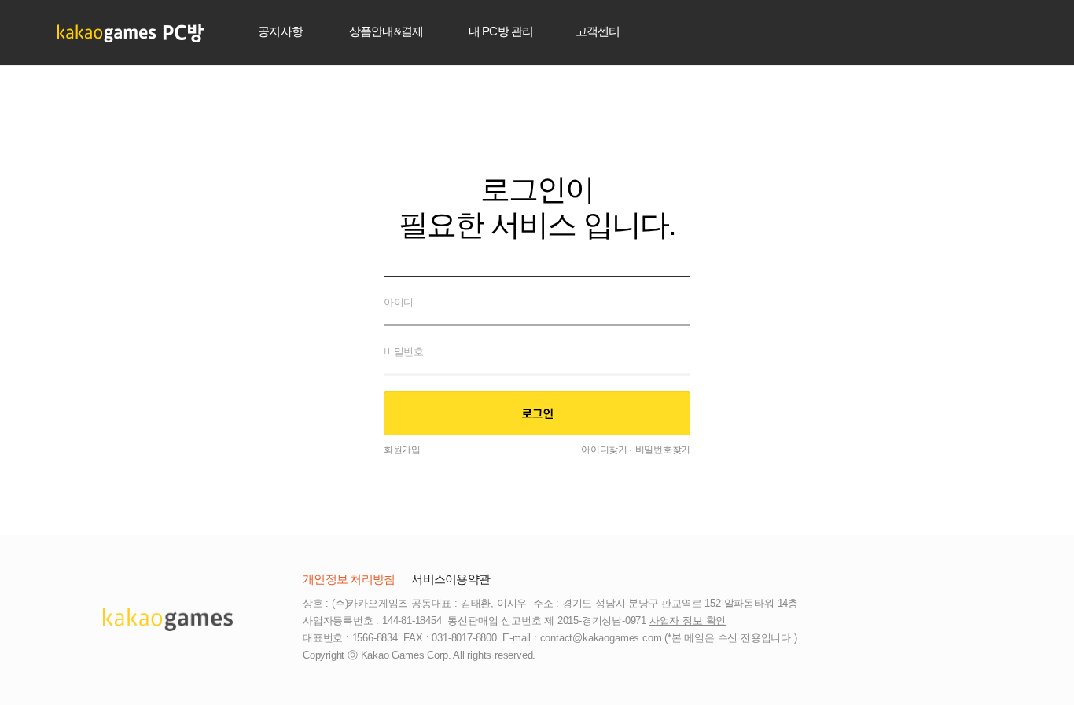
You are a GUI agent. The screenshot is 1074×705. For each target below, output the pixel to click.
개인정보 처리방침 (349, 579)
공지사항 (280, 31)
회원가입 (402, 449)
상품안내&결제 (386, 31)
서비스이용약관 (450, 579)
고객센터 (598, 31)
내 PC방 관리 (501, 31)
